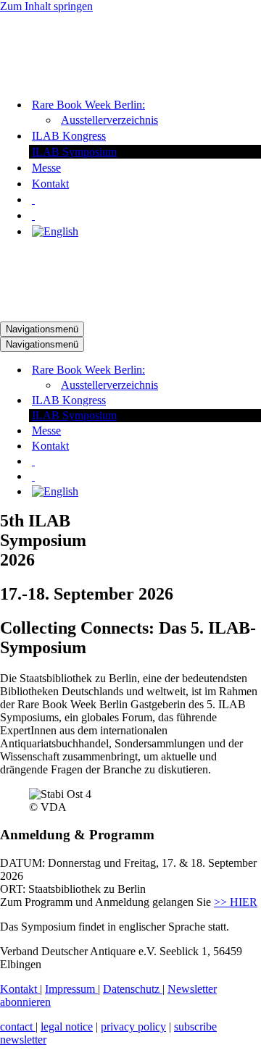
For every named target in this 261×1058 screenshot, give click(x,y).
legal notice (67, 1026)
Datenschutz (132, 989)
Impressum (71, 989)
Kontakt (50, 183)
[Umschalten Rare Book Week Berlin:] (253, 370)
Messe (46, 167)
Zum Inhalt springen (46, 6)
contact (18, 1026)
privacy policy (133, 1026)
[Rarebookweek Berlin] (72, 79)
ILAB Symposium (74, 152)
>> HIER (235, 902)
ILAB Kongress (69, 136)
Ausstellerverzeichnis (109, 120)
